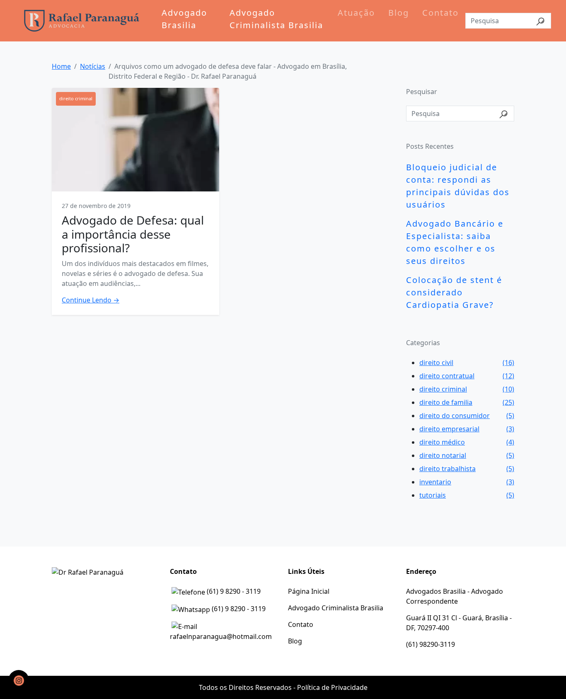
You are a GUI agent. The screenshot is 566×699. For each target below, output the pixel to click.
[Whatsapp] (18, 680)
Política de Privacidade (332, 687)
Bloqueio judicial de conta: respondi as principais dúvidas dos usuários (458, 186)
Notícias (92, 66)
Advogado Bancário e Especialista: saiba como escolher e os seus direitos (454, 242)
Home (61, 66)
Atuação (356, 12)
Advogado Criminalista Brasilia (276, 19)
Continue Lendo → (90, 300)
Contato (440, 12)
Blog (398, 12)
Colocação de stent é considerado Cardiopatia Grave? (454, 292)
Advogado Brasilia (184, 19)
